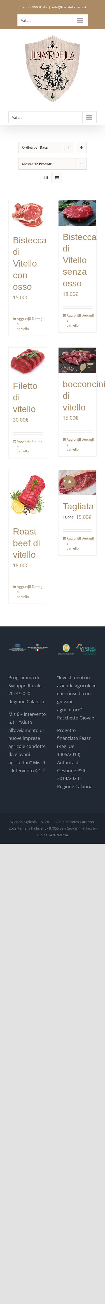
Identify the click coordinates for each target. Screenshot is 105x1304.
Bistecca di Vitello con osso (30, 263)
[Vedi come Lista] (57, 177)
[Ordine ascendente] (81, 147)
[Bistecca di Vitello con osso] (28, 214)
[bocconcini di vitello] (78, 360)
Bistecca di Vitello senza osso (80, 260)
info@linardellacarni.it (69, 7)
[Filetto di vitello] (28, 361)
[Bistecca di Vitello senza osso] (78, 212)
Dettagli (37, 318)
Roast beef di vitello (26, 543)
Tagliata (78, 506)
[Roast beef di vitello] (28, 495)
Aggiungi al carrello (22, 323)
